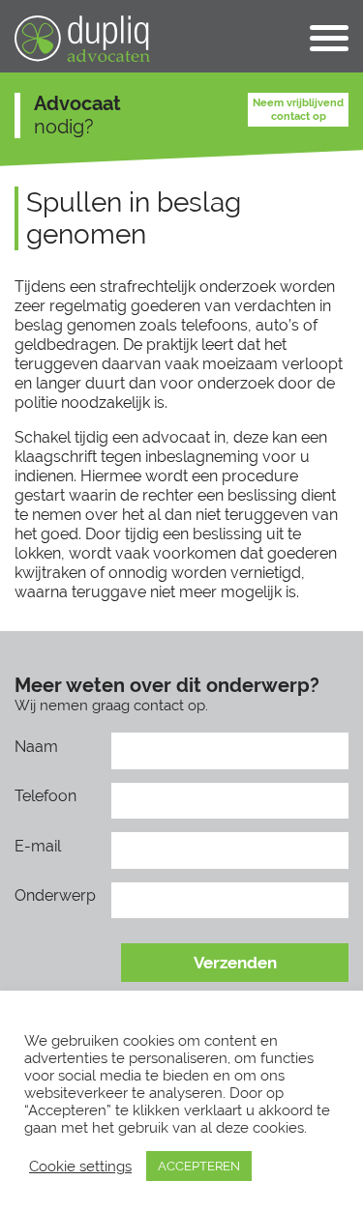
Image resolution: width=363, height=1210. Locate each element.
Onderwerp (55, 895)
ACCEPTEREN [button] (199, 1166)
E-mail (38, 846)
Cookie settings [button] (80, 1166)
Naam (36, 746)
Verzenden (235, 962)
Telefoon (45, 796)
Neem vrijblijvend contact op (298, 109)
